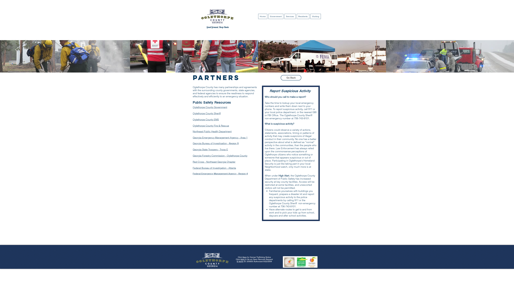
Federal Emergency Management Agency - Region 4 (220, 173)
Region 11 (216, 143)
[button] (290, 16)
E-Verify (240, 261)
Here (244, 257)
